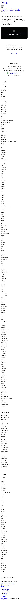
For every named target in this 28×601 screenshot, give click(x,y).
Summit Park (3, 357)
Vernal (2, 374)
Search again (5, 11)
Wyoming (3, 571)
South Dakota (4, 554)
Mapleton (3, 231)
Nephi (2, 265)
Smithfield (3, 332)
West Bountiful (4, 387)
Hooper (2, 190)
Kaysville (3, 205)
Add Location (14, 53)
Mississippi (3, 522)
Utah (2, 560)
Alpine (2, 85)
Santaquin (3, 327)
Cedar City (3, 107)
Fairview (3, 150)
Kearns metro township (6, 207)
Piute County (4, 443)
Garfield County (4, 430)
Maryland (3, 515)
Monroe (2, 250)
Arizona (2, 481)
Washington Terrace (5, 379)
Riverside (3, 310)
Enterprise (3, 145)
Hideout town (4, 180)
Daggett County (4, 423)
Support (5, 594)
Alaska (2, 479)
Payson (2, 287)
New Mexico (4, 535)
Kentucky (3, 509)
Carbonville (3, 103)
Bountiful (3, 100)
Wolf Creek (3, 402)
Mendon (2, 235)
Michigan (3, 518)
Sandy (2, 323)
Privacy (6, 598)
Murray (2, 261)
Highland (3, 182)
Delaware (3, 490)
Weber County (4, 468)
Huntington (3, 192)
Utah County (3, 460)
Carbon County (4, 421)
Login (18, 9)
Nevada (2, 530)
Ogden (2, 276)
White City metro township (7, 398)
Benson (2, 94)
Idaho (2, 500)
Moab (2, 246)
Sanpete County (4, 451)
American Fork (4, 86)
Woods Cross (4, 406)
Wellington (3, 381)
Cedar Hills (3, 109)
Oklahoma (3, 545)
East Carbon (3, 135)
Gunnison (3, 171)
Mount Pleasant (4, 257)
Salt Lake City (4, 321)
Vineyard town (4, 376)
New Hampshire (4, 531)
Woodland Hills (4, 404)
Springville (3, 351)
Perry (2, 289)
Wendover (3, 385)
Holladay (3, 186)
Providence (3, 299)
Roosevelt (3, 314)
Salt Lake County (5, 447)
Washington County (5, 464)
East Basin (3, 133)
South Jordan (4, 336)
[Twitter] (1, 587)
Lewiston (3, 216)
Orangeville (3, 278)
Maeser (2, 223)
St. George (3, 353)
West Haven (3, 389)
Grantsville (3, 169)
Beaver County (4, 415)
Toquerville (3, 368)
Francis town (3, 162)
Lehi (2, 214)
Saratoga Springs (4, 329)
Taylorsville (3, 362)
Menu (2, 6)
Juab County (3, 436)
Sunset (2, 359)
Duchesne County (5, 426)
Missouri (3, 524)
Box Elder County (5, 417)
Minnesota (3, 520)
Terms (2, 598)
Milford (2, 240)
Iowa (2, 505)
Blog (4, 596)
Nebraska (3, 528)
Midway (2, 239)
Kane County (4, 438)
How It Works (6, 592)
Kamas (2, 201)
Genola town (3, 167)
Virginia (2, 563)
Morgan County (4, 441)
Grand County (4, 432)
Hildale (2, 184)
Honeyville (3, 188)
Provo (2, 300)
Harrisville (3, 173)
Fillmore (2, 158)
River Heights (4, 306)
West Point (3, 394)
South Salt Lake (4, 340)
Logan (2, 222)
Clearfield (3, 115)
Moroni (2, 255)
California (3, 485)
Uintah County (4, 458)
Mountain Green (4, 259)
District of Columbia (5, 492)
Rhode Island (4, 550)
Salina (2, 319)
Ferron (2, 156)
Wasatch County (4, 462)
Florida (2, 494)
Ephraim (2, 147)
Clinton (2, 116)
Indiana (2, 503)
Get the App (6, 589)
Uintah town (3, 372)
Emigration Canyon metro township (9, 141)
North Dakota (4, 541)
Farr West (3, 154)
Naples (2, 263)
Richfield (3, 302)
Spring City (3, 347)
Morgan (2, 254)
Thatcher (3, 364)
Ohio (2, 543)
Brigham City (4, 101)
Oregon (2, 546)
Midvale (2, 237)
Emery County (4, 428)
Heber (2, 175)
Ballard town (3, 90)
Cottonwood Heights (5, 122)
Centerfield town (4, 111)
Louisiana (3, 511)
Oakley (2, 274)
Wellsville (3, 383)
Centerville (3, 113)
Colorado (3, 486)
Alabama (3, 477)
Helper (2, 177)
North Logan (3, 269)
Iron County (3, 434)
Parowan (3, 285)
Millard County (4, 439)
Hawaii (2, 498)
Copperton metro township (7, 120)
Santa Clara (3, 325)
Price (2, 297)
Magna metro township (6, 225)
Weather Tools (6, 590)
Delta (2, 126)
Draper (2, 128)
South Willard (4, 344)
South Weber (3, 342)
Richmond (3, 304)
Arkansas (3, 483)
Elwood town (4, 139)
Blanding (3, 96)
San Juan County (4, 449)
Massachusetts (4, 516)
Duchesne (3, 130)
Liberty (2, 218)
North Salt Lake (4, 272)
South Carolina (4, 552)
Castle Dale (3, 105)
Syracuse (3, 361)
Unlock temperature (14, 34)
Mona (2, 248)
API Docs (14, 9)
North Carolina (4, 539)
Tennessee (3, 556)
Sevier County (4, 453)
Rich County (3, 445)
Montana (3, 526)
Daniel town (3, 124)
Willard (2, 400)
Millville (2, 244)
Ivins (2, 199)
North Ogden (4, 270)
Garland (2, 165)
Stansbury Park (4, 355)
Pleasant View (4, 295)
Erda (2, 148)
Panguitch (3, 282)
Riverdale (3, 308)
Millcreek (3, 242)
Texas (2, 558)
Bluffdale (3, 98)
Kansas (2, 507)
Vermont (2, 562)
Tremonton (3, 370)
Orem (2, 280)
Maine (2, 513)
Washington (3, 377)
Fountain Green (4, 160)
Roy (2, 315)
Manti (2, 227)
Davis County (4, 424)
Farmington (3, 152)
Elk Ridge (3, 137)
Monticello (3, 252)
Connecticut (3, 488)
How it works (9, 9)
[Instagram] (3, 587)
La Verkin (3, 208)
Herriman (3, 178)
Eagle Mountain (4, 132)
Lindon (2, 220)
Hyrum (2, 197)
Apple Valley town (5, 88)
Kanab (2, 203)
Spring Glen (3, 349)
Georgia (2, 496)
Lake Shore (3, 210)
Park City (3, 284)
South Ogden (4, 338)
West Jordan (3, 391)
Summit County (4, 454)
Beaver (2, 92)
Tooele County (4, 456)
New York (3, 537)
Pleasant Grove (4, 293)
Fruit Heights (4, 163)
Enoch (2, 143)
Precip (5, 3)
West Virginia (4, 567)
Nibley (2, 267)
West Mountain (4, 392)
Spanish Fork (4, 346)
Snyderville (3, 334)
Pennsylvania (4, 548)
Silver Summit (4, 331)
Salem (2, 317)
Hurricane (3, 193)
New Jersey (3, 533)
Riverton (3, 312)
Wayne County (4, 466)
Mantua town (4, 229)
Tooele (2, 366)
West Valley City (4, 396)
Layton (2, 212)
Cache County (4, 419)
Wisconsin (3, 569)
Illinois (2, 501)
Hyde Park (3, 195)
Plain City (3, 291)
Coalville (3, 118)
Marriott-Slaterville (5, 233)
